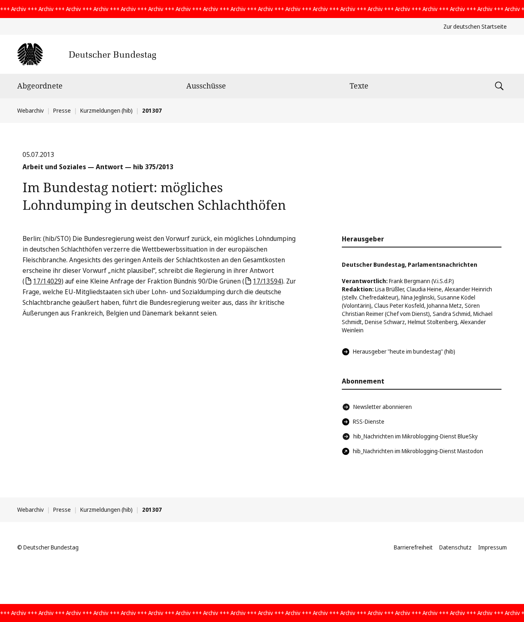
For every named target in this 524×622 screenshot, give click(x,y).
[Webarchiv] (86, 54)
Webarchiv (30, 110)
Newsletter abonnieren (382, 407)
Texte (359, 86)
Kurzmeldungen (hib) (106, 110)
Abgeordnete (40, 86)
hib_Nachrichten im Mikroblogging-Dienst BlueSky (415, 436)
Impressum (492, 547)
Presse (62, 110)
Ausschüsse (206, 86)
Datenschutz (455, 547)
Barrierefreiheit (413, 547)
